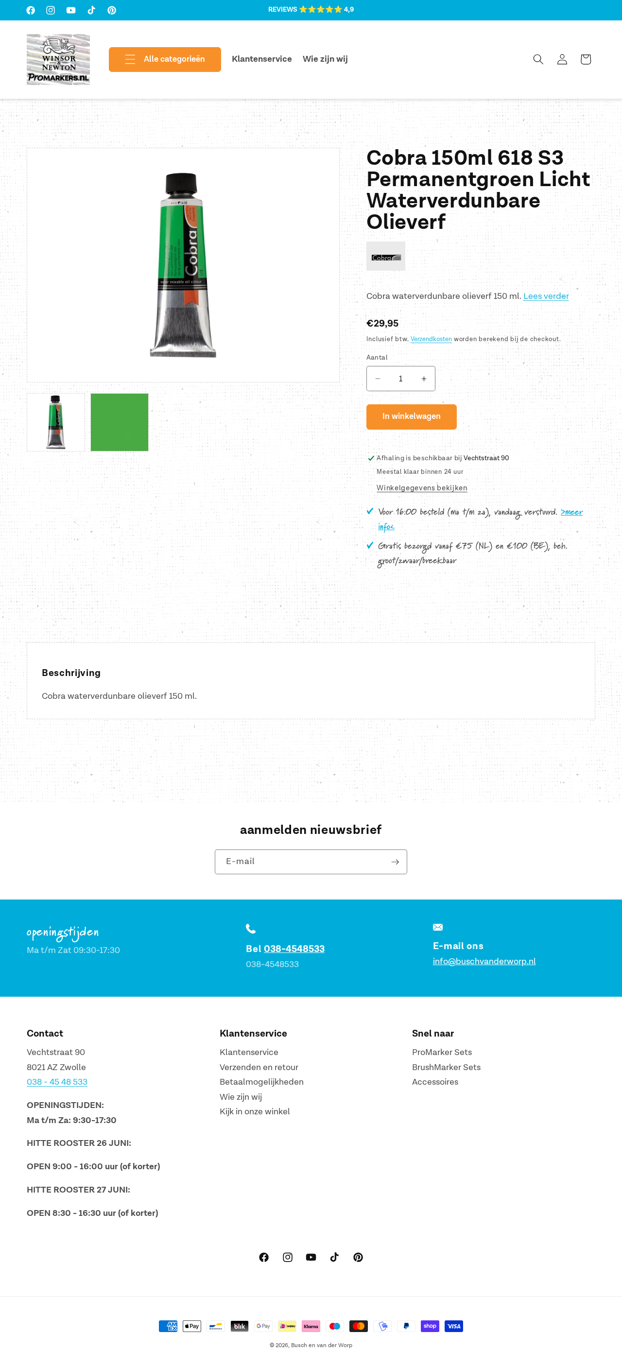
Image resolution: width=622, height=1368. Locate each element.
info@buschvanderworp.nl (484, 961)
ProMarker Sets (442, 1052)
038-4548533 (294, 949)
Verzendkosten (431, 339)
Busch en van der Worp (321, 1345)
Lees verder (546, 296)
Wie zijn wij (241, 1097)
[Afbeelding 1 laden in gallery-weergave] (56, 422)
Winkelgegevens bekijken (422, 488)
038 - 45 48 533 (57, 1082)
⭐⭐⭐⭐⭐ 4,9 (326, 9)
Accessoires (435, 1082)
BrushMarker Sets (446, 1067)
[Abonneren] (395, 862)
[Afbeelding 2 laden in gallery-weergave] (119, 422)
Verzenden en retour (259, 1067)
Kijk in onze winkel (255, 1112)
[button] (157, 59)
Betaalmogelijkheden (262, 1082)
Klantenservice (249, 1052)
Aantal (377, 357)
